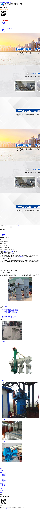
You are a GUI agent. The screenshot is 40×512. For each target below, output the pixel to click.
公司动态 (3, 28)
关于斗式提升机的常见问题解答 (9, 316)
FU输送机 (20, 26)
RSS (1, 2)
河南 (16, 511)
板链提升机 (8, 26)
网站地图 (7, 2)
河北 (12, 511)
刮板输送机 (24, 26)
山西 (17, 511)
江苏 (7, 511)
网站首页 (3, 22)
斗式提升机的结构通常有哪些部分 (10, 312)
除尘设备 (32, 26)
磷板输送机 (17, 26)
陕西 (19, 511)
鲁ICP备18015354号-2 (4, 508)
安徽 (9, 511)
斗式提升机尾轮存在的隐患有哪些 (10, 310)
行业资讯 (7, 28)
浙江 (10, 511)
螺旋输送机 (28, 26)
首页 (5, 251)
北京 (21, 511)
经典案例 (3, 29)
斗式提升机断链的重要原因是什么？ (10, 315)
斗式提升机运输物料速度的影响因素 (10, 309)
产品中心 (2, 472)
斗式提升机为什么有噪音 (8, 311)
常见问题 (10, 28)
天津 (23, 511)
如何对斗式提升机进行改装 (8, 317)
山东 (5, 511)
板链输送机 (12, 26)
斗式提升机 (4, 26)
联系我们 (3, 31)
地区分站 (3, 2)
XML (10, 2)
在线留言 (3, 30)
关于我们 (3, 23)
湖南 (14, 511)
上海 (24, 511)
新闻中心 (3, 27)
